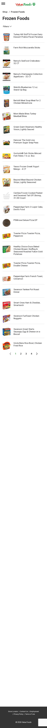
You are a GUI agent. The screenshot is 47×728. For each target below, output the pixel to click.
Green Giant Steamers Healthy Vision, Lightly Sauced (28, 128)
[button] (15, 353)
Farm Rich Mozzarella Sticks (27, 47)
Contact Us (24, 711)
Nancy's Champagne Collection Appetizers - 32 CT (28, 75)
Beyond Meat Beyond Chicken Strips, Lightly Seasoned (27, 180)
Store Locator (13, 711)
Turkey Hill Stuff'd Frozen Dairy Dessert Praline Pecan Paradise (28, 35)
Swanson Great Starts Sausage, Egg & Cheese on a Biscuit (27, 331)
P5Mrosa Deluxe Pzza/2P (25, 220)
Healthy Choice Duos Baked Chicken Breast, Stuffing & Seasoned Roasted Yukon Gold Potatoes (28, 250)
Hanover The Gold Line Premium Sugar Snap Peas (26, 141)
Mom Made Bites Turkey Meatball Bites (25, 114)
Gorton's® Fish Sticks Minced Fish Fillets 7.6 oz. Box (27, 154)
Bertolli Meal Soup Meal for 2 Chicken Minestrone (27, 101)
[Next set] (36, 353)
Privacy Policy (18, 714)
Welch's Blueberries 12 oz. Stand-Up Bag (26, 88)
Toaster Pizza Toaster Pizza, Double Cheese (27, 264)
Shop (5, 12)
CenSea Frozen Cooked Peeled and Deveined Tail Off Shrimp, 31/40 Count (28, 195)
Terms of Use (30, 714)
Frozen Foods (18, 12)
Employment (34, 711)
